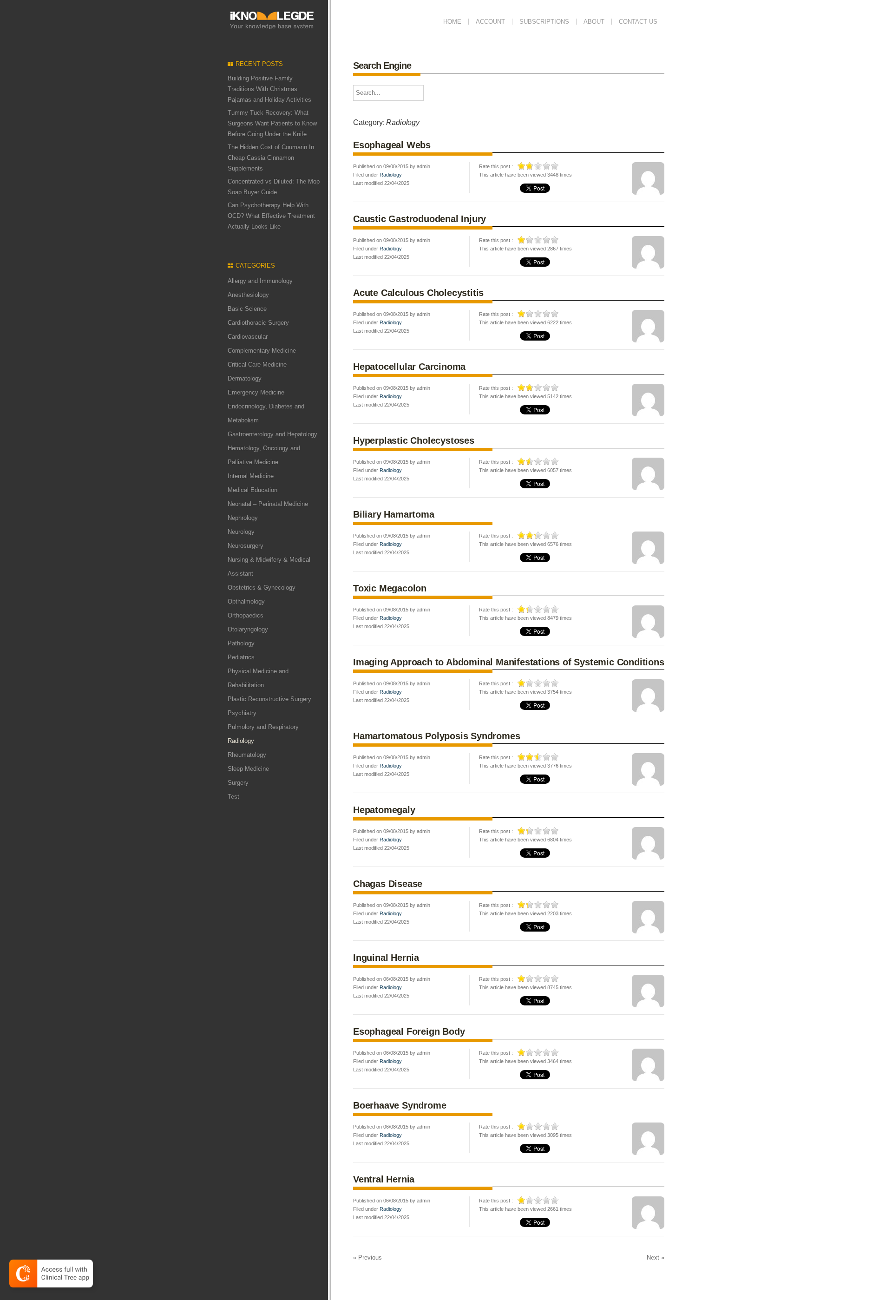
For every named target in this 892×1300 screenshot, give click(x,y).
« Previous (367, 1257)
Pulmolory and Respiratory (263, 726)
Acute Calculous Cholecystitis (418, 293)
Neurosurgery (245, 545)
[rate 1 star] (522, 166)
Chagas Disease (387, 884)
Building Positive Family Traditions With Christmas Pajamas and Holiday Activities (269, 89)
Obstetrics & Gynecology (261, 587)
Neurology (241, 531)
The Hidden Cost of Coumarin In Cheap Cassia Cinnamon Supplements (271, 158)
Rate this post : (496, 166)
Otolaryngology (248, 629)
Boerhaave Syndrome (399, 1105)
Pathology (241, 643)
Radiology (391, 174)
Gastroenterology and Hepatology (272, 434)
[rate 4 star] (547, 166)
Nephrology (243, 517)
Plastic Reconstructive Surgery (269, 699)
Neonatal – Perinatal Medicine (268, 503)
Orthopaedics (245, 615)
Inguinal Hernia (386, 957)
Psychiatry (242, 712)
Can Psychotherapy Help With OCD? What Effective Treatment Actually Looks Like (271, 216)
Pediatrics (241, 657)
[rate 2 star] (530, 166)
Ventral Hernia (383, 1179)
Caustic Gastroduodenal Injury (419, 219)
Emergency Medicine (256, 392)
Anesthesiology (248, 294)
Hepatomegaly (384, 810)
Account (490, 21)
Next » (655, 1257)
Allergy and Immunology (260, 280)
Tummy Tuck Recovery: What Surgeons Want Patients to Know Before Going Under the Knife (272, 123)
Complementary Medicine (262, 350)
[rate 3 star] (538, 166)
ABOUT (594, 21)
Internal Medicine (251, 476)
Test (233, 796)
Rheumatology (247, 754)
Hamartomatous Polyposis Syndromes (436, 736)
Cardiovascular (248, 336)
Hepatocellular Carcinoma (409, 366)
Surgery (238, 782)
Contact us (638, 21)
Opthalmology (246, 601)
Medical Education (252, 489)
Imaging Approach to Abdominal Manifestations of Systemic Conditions (508, 662)
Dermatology (245, 378)
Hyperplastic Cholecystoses (413, 440)
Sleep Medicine (248, 768)
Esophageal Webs (392, 145)
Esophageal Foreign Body (409, 1031)
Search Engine (382, 65)
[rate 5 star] (555, 166)
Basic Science (247, 308)
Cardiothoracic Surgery (258, 322)
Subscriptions (544, 21)
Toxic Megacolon (389, 588)
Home (452, 21)
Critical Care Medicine (257, 364)
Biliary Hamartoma (393, 514)
